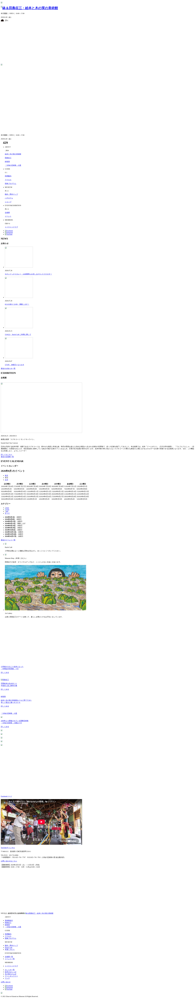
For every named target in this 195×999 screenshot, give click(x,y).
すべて (7, 513)
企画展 (7, 212)
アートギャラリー (11, 976)
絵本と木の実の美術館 (13, 154)
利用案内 (8, 176)
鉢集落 (7, 161)
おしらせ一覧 (10, 970)
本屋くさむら (10, 949)
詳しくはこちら (6, 454)
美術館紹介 (9, 920)
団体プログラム (10, 183)
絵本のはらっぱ (10, 972)
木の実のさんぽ (10, 974)
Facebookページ (6, 796)
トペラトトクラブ (11, 227)
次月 (6, 480)
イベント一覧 (10, 959)
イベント (8, 216)
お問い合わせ (6, 982)
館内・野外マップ (11, 194)
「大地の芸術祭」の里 (13, 165)
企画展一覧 (9, 957)
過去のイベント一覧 (8, 540)
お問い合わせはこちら (9, 861)
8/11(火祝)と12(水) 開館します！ (17, 304)
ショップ (8, 202)
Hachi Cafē (8, 947)
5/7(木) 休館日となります (14, 365)
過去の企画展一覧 (7, 457)
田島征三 (8, 158)
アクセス (8, 180)
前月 (6, 475)
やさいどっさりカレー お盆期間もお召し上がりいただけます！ (28, 274)
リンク (7, 978)
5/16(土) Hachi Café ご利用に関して (18, 334)
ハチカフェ (9, 198)
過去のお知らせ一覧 (8, 368)
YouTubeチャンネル (8, 848)
